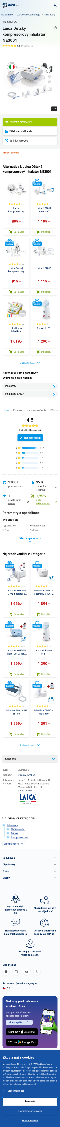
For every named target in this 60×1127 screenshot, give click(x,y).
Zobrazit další (27, 363)
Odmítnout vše (30, 1120)
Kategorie (10, 758)
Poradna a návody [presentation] (36, 410)
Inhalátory (49, 14)
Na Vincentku (18, 829)
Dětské (14, 833)
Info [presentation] (6, 410)
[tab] (6, 410)
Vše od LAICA (9, 22)
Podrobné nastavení (30, 1111)
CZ (8, 987)
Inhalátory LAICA (14, 393)
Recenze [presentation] (17, 410)
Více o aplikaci (16, 1022)
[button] (30, 857)
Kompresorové (19, 837)
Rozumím (30, 1101)
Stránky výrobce (18, 140)
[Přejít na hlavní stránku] (10, 5)
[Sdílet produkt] (55, 27)
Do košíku (19, 232)
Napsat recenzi (32, 437)
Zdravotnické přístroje (28, 14)
